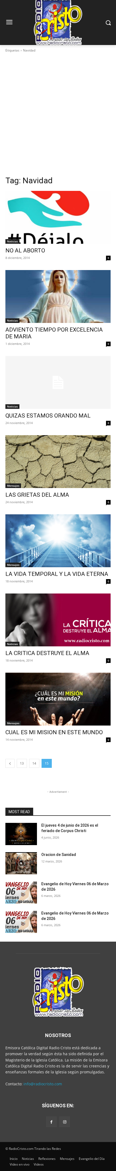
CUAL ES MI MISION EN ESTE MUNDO (54, 732)
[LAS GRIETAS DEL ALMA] (58, 461)
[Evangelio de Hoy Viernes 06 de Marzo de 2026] (21, 892)
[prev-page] (10, 763)
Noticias (12, 241)
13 (22, 763)
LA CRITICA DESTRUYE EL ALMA (47, 653)
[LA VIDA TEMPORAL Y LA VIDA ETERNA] (58, 540)
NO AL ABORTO (25, 250)
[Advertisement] (58, 114)
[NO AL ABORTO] (58, 217)
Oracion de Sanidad (58, 854)
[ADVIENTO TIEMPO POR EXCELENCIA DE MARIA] (58, 296)
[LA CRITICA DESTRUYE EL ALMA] (58, 619)
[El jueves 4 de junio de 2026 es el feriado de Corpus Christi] (21, 834)
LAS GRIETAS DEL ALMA (37, 495)
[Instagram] (64, 1122)
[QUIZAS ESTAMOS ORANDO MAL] (58, 382)
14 (34, 763)
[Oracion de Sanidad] (21, 863)
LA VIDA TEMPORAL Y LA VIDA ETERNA (56, 574)
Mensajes (13, 485)
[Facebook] (51, 1122)
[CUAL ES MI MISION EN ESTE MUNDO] (58, 699)
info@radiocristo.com (42, 1083)
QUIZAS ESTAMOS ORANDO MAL (48, 415)
